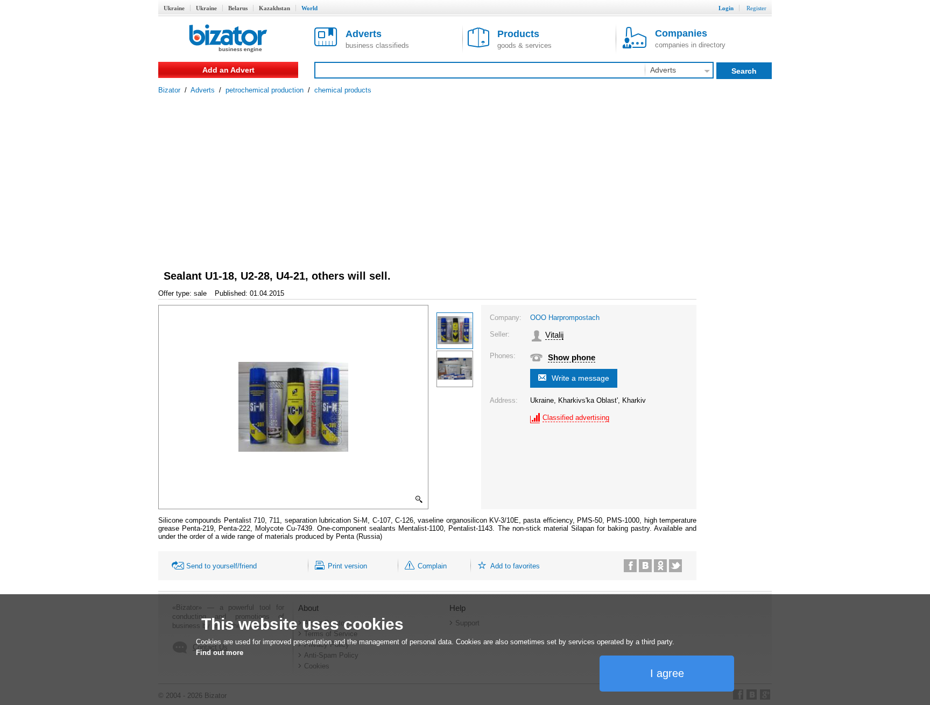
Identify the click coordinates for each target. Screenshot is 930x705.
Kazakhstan (274, 8)
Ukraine (174, 8)
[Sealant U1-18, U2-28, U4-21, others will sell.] (454, 330)
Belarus (238, 8)
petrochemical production (265, 90)
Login (726, 8)
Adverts (203, 90)
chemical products (342, 90)
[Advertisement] (465, 174)
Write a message (580, 378)
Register (756, 8)
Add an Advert (228, 70)
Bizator (169, 90)
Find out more (219, 653)
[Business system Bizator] (228, 39)
